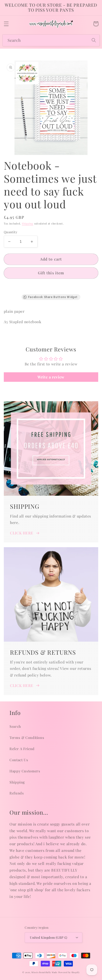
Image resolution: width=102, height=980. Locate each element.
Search (15, 726)
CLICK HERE (21, 532)
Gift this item (51, 272)
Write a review (51, 376)
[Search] (93, 40)
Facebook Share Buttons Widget (53, 297)
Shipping (27, 223)
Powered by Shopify (69, 972)
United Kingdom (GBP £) (48, 937)
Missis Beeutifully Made (44, 972)
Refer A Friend (22, 748)
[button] (6, 23)
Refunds (16, 793)
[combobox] (51, 40)
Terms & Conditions (26, 737)
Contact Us (18, 759)
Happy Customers (24, 771)
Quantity (10, 232)
